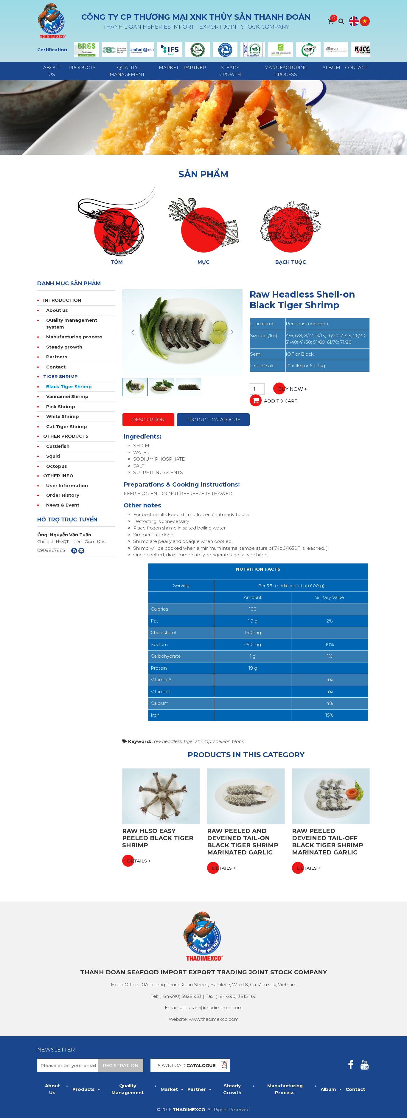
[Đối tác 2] (114, 49)
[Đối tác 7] (252, 49)
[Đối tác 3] (142, 49)
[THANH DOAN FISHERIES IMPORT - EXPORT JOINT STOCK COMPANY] (52, 21)
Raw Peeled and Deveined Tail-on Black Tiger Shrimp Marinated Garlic (242, 841)
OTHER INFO (58, 476)
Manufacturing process (74, 337)
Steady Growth (230, 71)
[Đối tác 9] (308, 49)
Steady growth (64, 347)
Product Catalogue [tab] (213, 419)
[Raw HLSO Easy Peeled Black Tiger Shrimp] (161, 796)
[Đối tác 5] (197, 49)
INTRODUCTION (62, 300)
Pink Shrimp (60, 406)
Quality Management (127, 71)
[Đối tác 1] (86, 49)
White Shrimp (62, 416)
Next (365, 50)
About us (57, 310)
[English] (354, 21)
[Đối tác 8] (280, 49)
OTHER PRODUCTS (65, 436)
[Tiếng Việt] (365, 21)
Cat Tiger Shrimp (66, 426)
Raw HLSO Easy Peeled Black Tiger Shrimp (157, 838)
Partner (195, 67)
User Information (67, 485)
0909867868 (51, 550)
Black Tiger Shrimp (69, 386)
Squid (53, 456)
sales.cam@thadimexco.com (211, 1007)
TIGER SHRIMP (60, 376)
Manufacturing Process (285, 71)
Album (331, 67)
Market (169, 67)
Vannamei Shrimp (67, 396)
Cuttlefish (57, 446)
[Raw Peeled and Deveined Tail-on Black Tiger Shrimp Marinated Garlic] (246, 796)
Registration (121, 1065)
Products (82, 67)
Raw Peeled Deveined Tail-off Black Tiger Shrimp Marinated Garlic (327, 841)
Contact (356, 67)
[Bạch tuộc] (290, 220)
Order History (62, 495)
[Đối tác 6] (225, 49)
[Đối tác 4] (169, 49)
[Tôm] (116, 220)
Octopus (56, 466)
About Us (51, 71)
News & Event (62, 505)
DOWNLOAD (185, 1065)
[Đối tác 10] (336, 49)
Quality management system (71, 323)
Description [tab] (148, 419)
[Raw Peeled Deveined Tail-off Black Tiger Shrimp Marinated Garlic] (330, 796)
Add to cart (281, 401)
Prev (79, 50)
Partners (56, 357)
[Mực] (203, 220)
